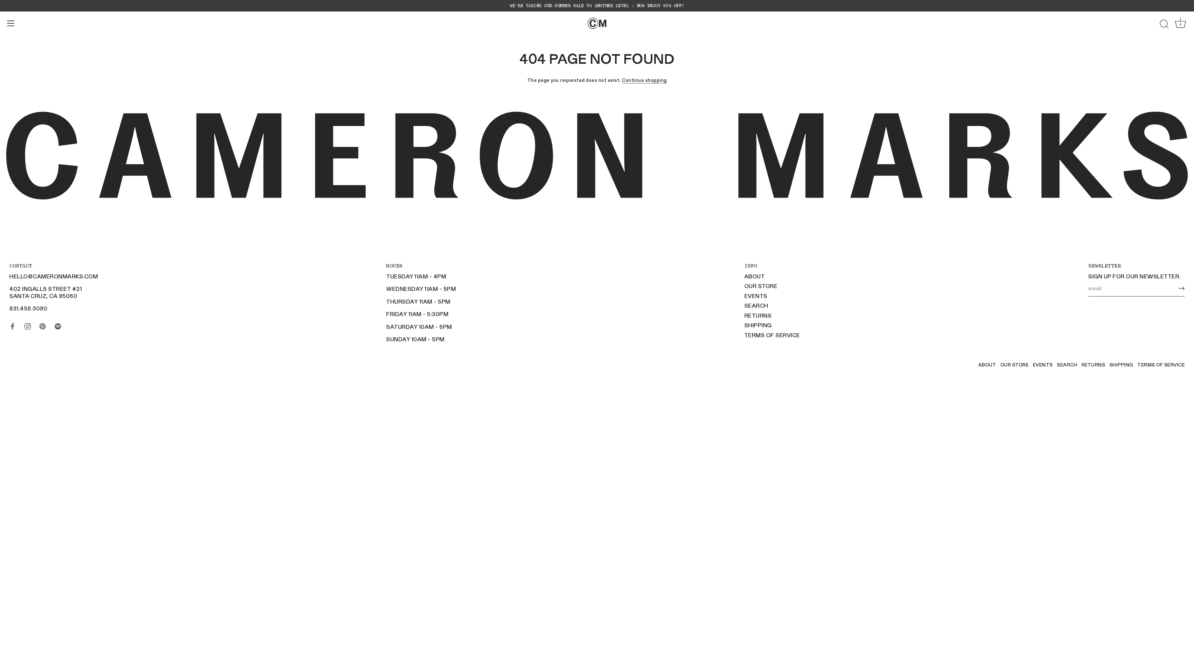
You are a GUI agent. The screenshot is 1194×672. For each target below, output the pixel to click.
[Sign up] (1181, 288)
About (754, 276)
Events (755, 296)
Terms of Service (772, 335)
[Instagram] (28, 325)
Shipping (758, 325)
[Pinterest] (42, 325)
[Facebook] (12, 325)
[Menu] (11, 23)
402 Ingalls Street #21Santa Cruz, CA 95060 (45, 292)
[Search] (1164, 24)
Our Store (761, 286)
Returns (758, 315)
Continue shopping (644, 80)
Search (756, 305)
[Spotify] (58, 325)
